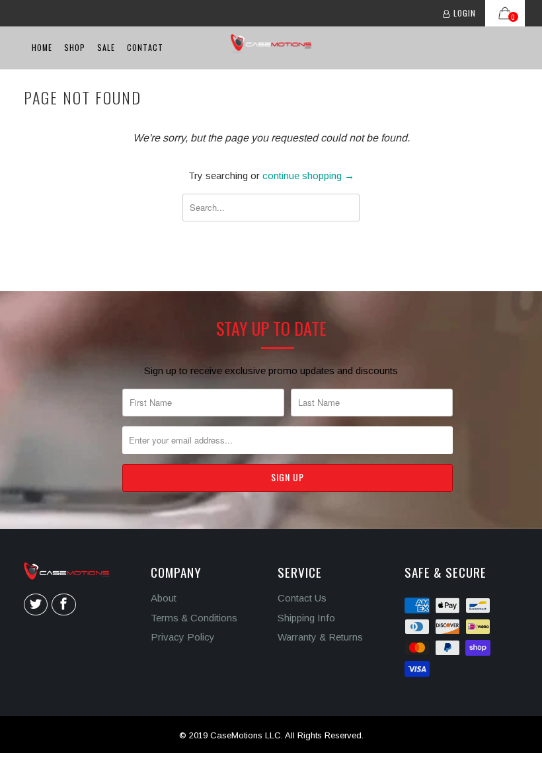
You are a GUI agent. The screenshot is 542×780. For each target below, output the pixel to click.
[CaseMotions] (271, 43)
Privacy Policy (183, 637)
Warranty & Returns (320, 637)
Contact (145, 47)
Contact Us (302, 598)
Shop (74, 47)
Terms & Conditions (194, 617)
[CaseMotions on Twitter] (36, 605)
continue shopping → (308, 175)
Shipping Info (306, 617)
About (163, 598)
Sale (106, 47)
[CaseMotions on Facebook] (63, 605)
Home (42, 47)
